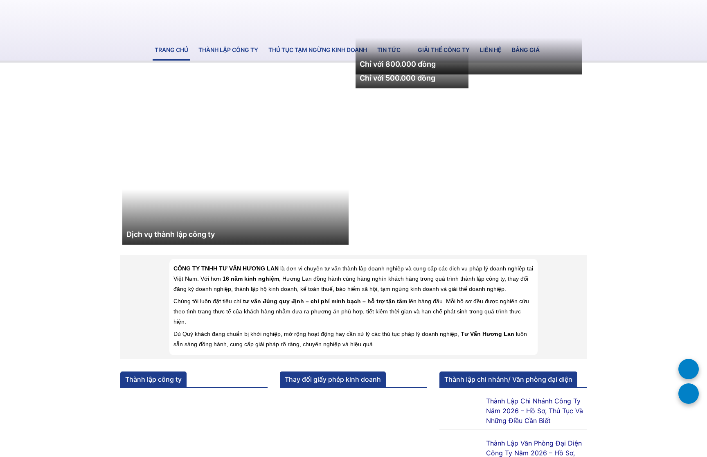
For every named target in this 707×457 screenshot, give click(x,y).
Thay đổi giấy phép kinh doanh (333, 379)
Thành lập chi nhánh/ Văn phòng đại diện (508, 379)
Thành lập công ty (228, 49)
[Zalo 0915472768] (688, 369)
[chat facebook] (688, 393)
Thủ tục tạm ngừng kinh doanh (317, 49)
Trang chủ (171, 49)
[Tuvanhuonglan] (132, 20)
